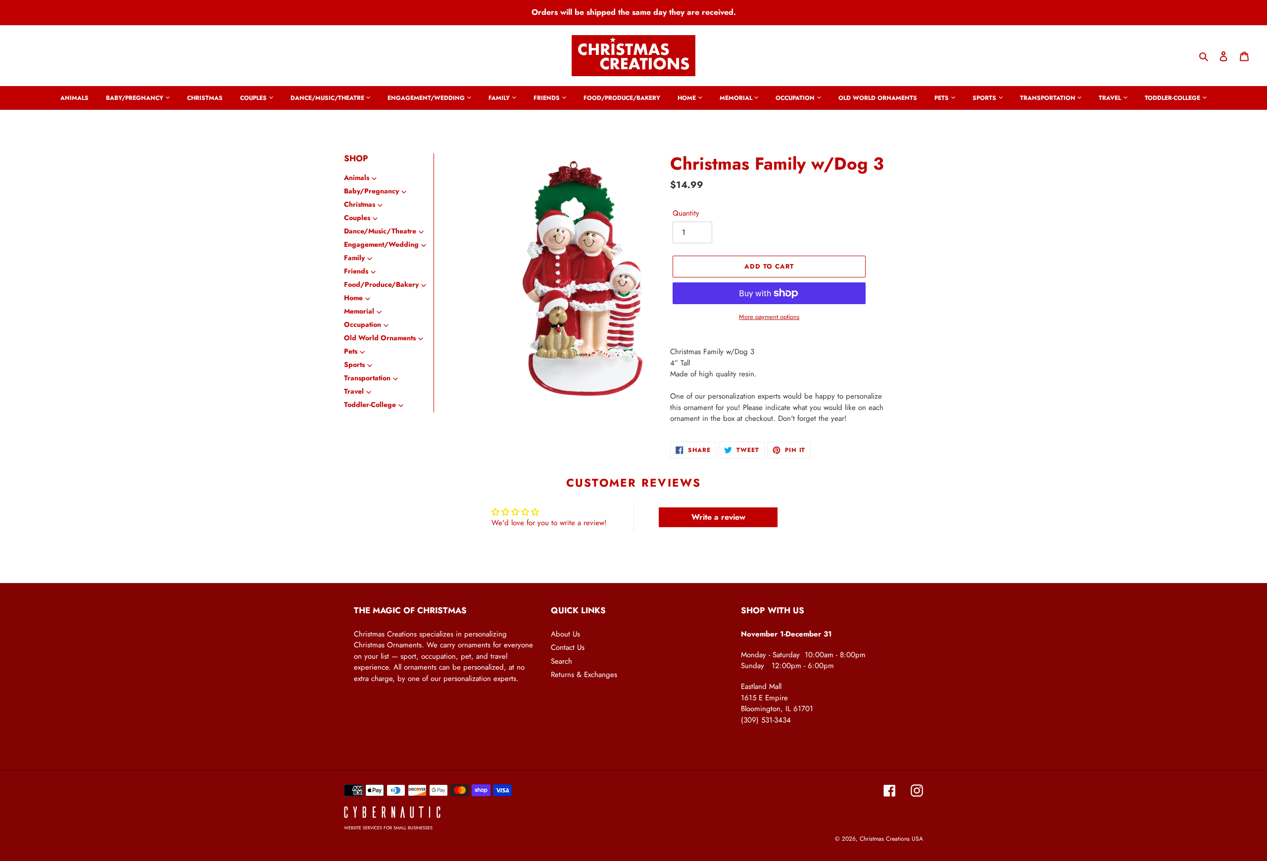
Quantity (686, 213)
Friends (356, 271)
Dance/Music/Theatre (380, 231)
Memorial (359, 311)
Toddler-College (370, 404)
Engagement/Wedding (381, 244)
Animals (356, 177)
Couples (357, 218)
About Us (565, 634)
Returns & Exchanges (584, 674)
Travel (354, 391)
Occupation (362, 324)
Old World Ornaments (380, 338)
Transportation (367, 378)
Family (354, 258)
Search (561, 661)
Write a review (718, 517)
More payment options (769, 316)
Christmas (359, 204)
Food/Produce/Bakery (381, 284)
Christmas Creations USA (891, 838)
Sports (354, 364)
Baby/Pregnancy (371, 191)
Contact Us (568, 647)
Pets (350, 351)
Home (353, 298)
